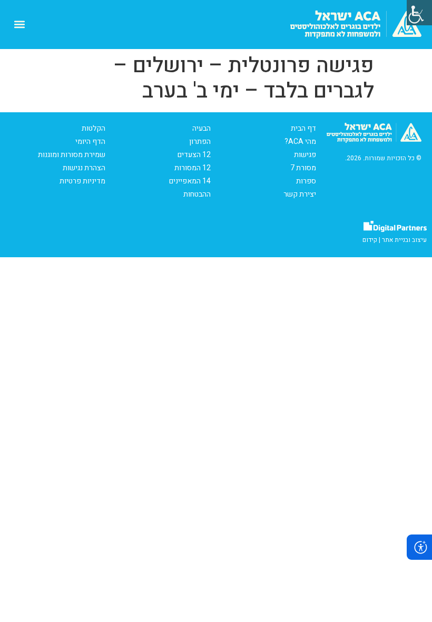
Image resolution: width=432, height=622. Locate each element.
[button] (19, 24)
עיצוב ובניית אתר (404, 240)
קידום (369, 240)
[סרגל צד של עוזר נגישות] (419, 12)
